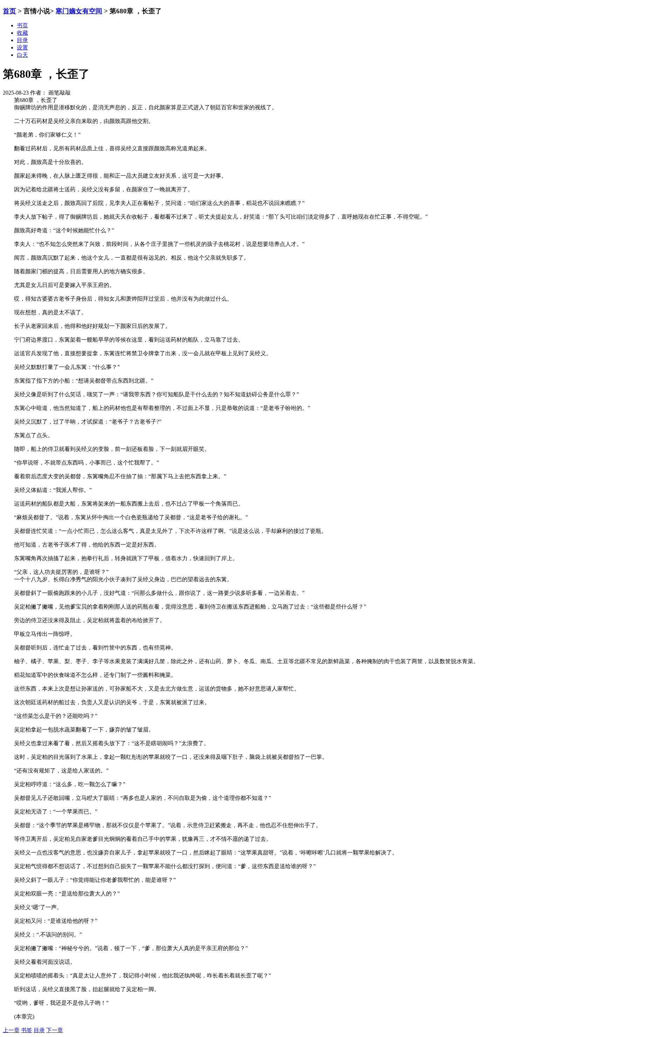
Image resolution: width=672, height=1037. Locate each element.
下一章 (54, 1030)
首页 (9, 11)
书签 (26, 1030)
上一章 (11, 1030)
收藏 (22, 33)
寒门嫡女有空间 (79, 11)
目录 (39, 1030)
